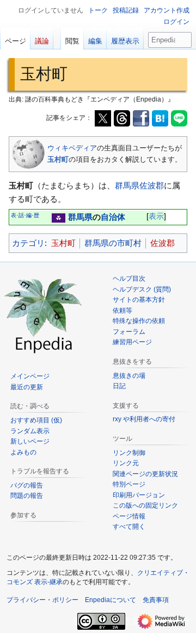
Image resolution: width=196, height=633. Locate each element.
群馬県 (127, 185)
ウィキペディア (72, 148)
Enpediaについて (110, 600)
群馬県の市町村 (113, 243)
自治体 (113, 216)
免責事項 (156, 600)
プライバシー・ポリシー (42, 600)
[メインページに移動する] (43, 314)
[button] (129, 526)
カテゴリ (28, 243)
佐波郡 (151, 185)
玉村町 (58, 159)
